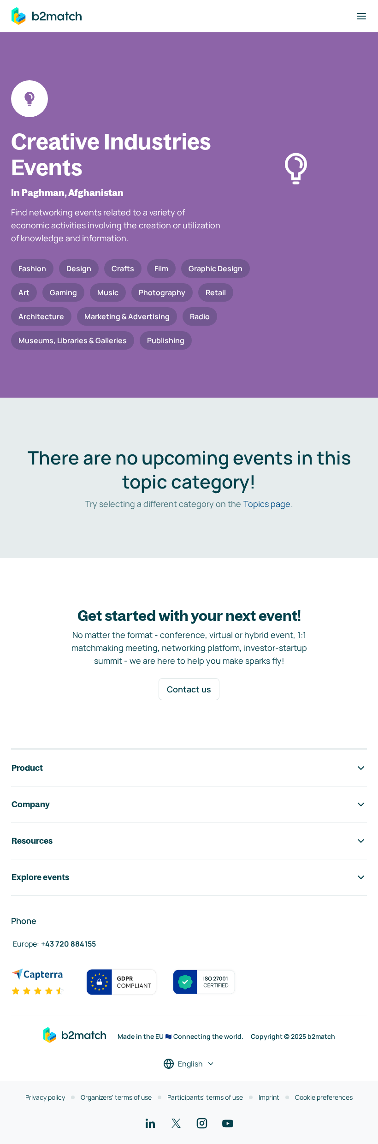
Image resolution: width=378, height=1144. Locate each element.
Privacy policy (45, 1097)
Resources (32, 840)
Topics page (266, 503)
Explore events (40, 877)
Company (31, 804)
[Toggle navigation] (361, 16)
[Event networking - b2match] (46, 16)
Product (27, 768)
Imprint (269, 1097)
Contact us (189, 689)
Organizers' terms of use (116, 1097)
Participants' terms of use (205, 1097)
